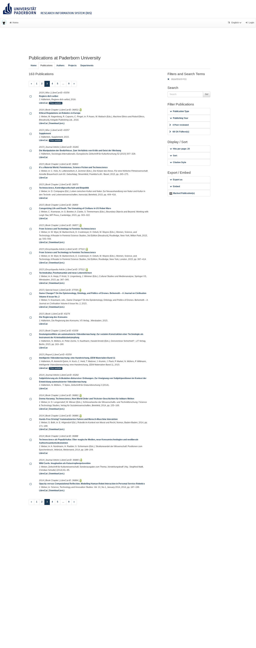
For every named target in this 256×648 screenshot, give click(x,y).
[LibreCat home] (4, 22)
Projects (72, 65)
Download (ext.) (56, 123)
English (235, 22)
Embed (176, 186)
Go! (206, 94)
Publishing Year (180, 118)
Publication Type (181, 111)
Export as (178, 179)
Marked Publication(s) (182, 193)
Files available (55, 103)
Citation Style (179, 162)
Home (15, 22)
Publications (46, 65)
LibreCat (43, 103)
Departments (87, 65)
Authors (60, 65)
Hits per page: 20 (181, 149)
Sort (175, 155)
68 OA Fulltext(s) (181, 132)
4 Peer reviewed (181, 125)
